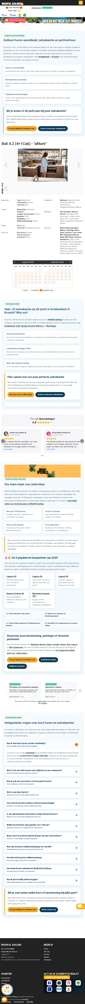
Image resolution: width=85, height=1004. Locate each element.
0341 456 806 (14, 7)
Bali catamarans (16, 647)
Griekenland (44, 57)
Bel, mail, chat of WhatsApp (21, 394)
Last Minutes (5, 980)
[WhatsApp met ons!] (24, 15)
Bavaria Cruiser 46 (15, 593)
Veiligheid (48, 200)
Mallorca (39, 326)
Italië (18, 326)
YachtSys (24, 999)
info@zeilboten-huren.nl (9, 951)
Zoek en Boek (5, 978)
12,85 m (28, 214)
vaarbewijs (30, 753)
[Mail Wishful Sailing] (18, 10)
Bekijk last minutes (17, 666)
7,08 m (23, 216)
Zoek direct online (48, 660)
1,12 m (23, 219)
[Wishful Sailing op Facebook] (49, 983)
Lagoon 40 (63, 576)
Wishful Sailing (55, 320)
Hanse (49, 644)
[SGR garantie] (4, 15)
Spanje (24, 326)
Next (78, 165)
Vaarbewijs (47, 960)
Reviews (46, 957)
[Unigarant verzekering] (59, 989)
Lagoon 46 (37, 576)
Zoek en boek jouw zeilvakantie (53, 129)
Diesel (23, 237)
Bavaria (43, 644)
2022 (22, 205)
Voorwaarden (19, 1002)
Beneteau (35, 644)
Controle (4, 233)
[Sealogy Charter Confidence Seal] (49, 989)
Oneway (3, 983)
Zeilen (3, 226)
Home (46, 949)
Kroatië (55, 57)
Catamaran (25, 209)
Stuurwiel (24, 233)
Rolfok (21, 226)
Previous (6, 165)
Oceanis (56, 644)
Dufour (63, 644)
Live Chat (4, 999)
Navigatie (47, 212)
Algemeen (5, 200)
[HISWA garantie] (13, 15)
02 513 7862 (12, 11)
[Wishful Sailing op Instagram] (68, 983)
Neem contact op (49, 910)
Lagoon (74, 644)
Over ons (47, 951)
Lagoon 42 (11, 576)
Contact (46, 954)
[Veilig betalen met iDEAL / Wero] (19, 15)
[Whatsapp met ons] (78, 983)
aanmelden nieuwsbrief (57, 977)
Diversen (47, 228)
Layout (3, 209)
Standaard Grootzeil (28, 228)
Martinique (51, 326)
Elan (68, 644)
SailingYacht (23, 200)
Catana (25, 203)
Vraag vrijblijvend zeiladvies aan (22, 129)
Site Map (30, 1002)
